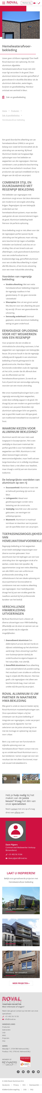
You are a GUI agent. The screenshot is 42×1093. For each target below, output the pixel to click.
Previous (5, 778)
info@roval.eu (10, 1019)
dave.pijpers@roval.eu (17, 858)
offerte (17, 812)
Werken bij (26, 3)
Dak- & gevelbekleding (10, 115)
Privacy (16, 1085)
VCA (24, 1085)
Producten (15, 111)
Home (4, 111)
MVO (4, 1035)
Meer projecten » (21, 983)
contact (14, 809)
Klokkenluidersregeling (10, 1089)
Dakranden (6, 1030)
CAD (3, 1033)
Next (37, 778)
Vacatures (6, 1085)
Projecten (5, 1038)
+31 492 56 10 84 (15, 854)
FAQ (3, 1041)
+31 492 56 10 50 (12, 1016)
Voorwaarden (34, 1085)
